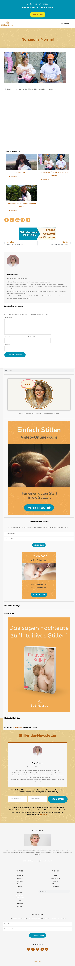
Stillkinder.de (17, 727)
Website (7, 345)
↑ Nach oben (37, 961)
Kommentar (9, 317)
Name (7, 337)
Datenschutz (43, 815)
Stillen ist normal (21, 172)
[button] (56, 23)
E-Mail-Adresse (33, 337)
